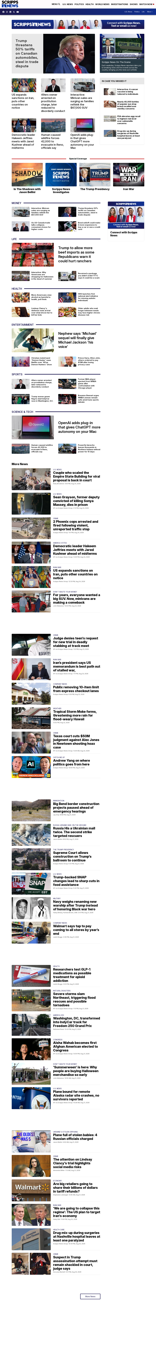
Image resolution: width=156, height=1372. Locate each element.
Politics (79, 4)
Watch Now (146, 4)
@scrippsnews (18, 12)
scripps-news (11, 12)
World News (102, 4)
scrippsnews (4, 12)
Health (90, 4)
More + (149, 11)
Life (143, 11)
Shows (134, 4)
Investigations (119, 4)
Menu (55, 4)
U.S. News (68, 4)
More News (90, 1296)
